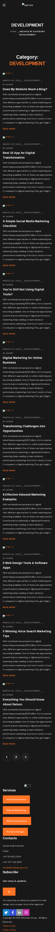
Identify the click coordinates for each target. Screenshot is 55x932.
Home (13, 31)
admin (9, 84)
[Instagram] (26, 912)
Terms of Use (9, 925)
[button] (51, 5)
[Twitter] (6, 912)
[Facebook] (12, 912)
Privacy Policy (9, 930)
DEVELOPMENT (32, 80)
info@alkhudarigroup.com (15, 867)
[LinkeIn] (19, 912)
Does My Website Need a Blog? (25, 89)
